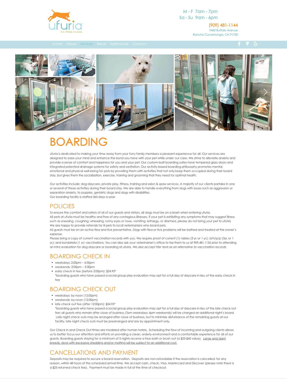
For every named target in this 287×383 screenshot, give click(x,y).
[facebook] (239, 44)
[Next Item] (265, 92)
